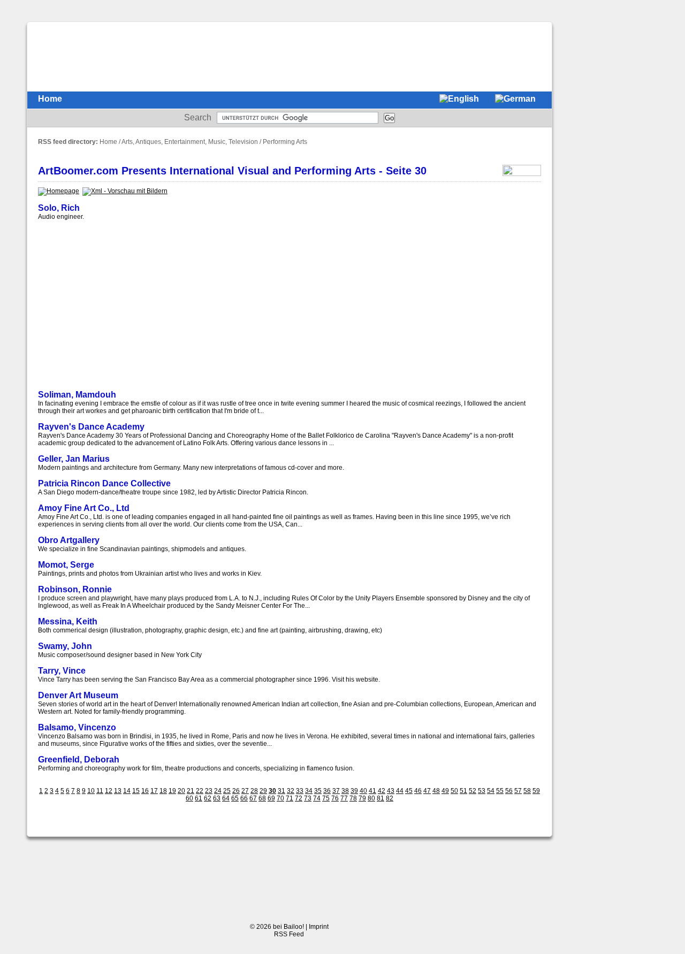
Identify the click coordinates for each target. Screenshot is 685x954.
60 (189, 798)
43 (390, 791)
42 (381, 791)
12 (108, 791)
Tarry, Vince (62, 670)
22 (199, 791)
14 (127, 791)
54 (490, 791)
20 (181, 791)
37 (336, 791)
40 (363, 791)
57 (518, 791)
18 (163, 791)
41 (372, 791)
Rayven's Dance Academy (91, 426)
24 (218, 791)
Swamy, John (65, 646)
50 (454, 791)
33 (299, 791)
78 (353, 798)
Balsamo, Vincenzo (77, 727)
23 (208, 791)
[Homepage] (58, 191)
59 (536, 791)
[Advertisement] (346, 57)
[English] (459, 100)
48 (436, 791)
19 (172, 791)
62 (207, 798)
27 (245, 791)
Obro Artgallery (69, 540)
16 (145, 791)
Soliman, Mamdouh (77, 394)
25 (227, 791)
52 (472, 791)
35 (318, 791)
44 (400, 791)
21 (190, 791)
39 (354, 791)
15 (136, 791)
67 (253, 798)
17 (154, 791)
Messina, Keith (67, 621)
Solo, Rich (59, 207)
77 (344, 798)
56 (509, 791)
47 (427, 791)
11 (99, 791)
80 (371, 798)
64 (226, 798)
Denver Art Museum (78, 695)
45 (409, 791)
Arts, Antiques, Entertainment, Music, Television (189, 142)
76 (335, 798)
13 (117, 791)
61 (198, 798)
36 (327, 791)
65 (235, 798)
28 (254, 791)
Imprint (319, 926)
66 (244, 798)
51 (463, 791)
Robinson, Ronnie (75, 589)
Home (50, 98)
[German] (515, 100)
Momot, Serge (66, 564)
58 (527, 791)
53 (481, 791)
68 (262, 798)
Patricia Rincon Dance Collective (104, 483)
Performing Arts (285, 142)
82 (389, 798)
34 (309, 791)
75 (326, 798)
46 (418, 791)
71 (289, 798)
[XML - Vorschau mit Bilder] (125, 191)
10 (91, 791)
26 (236, 791)
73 (307, 798)
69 (271, 798)
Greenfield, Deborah (78, 759)
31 (281, 791)
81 (380, 798)
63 (216, 798)
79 (362, 798)
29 (263, 791)
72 (298, 798)
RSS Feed (289, 934)
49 (445, 791)
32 (290, 791)
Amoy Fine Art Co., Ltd (84, 508)
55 (500, 791)
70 (280, 798)
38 (345, 791)
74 (317, 798)
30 (272, 791)
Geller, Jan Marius (74, 458)
